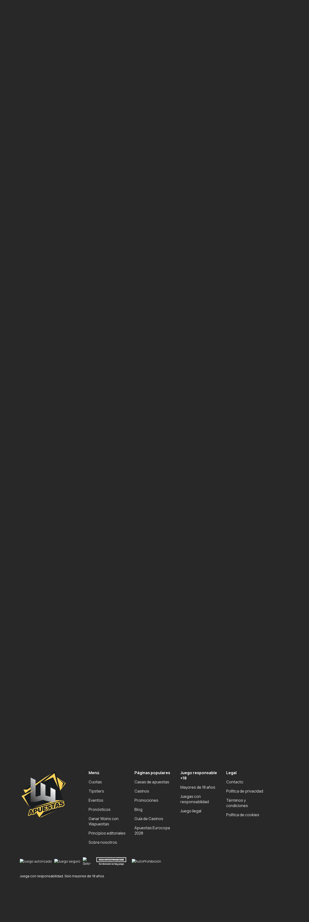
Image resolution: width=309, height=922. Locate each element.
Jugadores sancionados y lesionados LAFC (58, 155)
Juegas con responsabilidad (194, 799)
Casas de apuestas (151, 782)
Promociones (146, 800)
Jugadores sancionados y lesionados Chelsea (61, 150)
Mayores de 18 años (197, 787)
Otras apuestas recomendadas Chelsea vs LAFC (63, 161)
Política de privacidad (244, 791)
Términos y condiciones (237, 803)
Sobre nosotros (103, 842)
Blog (138, 809)
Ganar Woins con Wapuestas (104, 821)
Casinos (141, 791)
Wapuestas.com (73, 219)
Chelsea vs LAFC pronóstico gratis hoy (54, 129)
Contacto (234, 782)
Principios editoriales (107, 833)
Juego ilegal (190, 811)
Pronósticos (100, 809)
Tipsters (96, 791)
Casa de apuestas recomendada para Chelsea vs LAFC (69, 166)
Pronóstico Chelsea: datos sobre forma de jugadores (67, 139)
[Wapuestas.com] (24, 55)
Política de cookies (242, 814)
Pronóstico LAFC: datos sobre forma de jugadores (65, 145)
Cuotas (95, 782)
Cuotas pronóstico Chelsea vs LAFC (52, 134)
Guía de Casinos (148, 818)
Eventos (96, 800)
